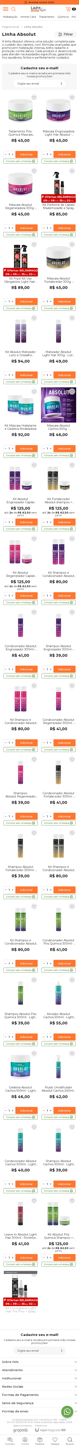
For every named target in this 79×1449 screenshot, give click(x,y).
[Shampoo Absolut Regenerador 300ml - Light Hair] (20, 791)
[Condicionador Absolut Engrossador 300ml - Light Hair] (20, 643)
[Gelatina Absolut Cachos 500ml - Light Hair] (20, 1085)
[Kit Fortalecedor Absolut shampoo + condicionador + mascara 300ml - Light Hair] (58, 496)
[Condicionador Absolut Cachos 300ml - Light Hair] (20, 1158)
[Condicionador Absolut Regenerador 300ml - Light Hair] (58, 717)
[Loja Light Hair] (38, 9)
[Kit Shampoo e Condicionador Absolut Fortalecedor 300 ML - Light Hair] (58, 864)
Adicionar (26, 154)
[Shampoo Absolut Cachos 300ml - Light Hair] (58, 1158)
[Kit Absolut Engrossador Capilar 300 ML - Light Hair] (20, 496)
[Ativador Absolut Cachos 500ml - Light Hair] (58, 1011)
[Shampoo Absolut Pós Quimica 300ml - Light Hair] (20, 1011)
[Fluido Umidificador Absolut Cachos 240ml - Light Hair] (58, 1085)
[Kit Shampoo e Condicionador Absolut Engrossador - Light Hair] (58, 570)
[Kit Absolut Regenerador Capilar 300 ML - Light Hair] (20, 570)
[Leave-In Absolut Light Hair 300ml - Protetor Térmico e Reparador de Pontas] (20, 1232)
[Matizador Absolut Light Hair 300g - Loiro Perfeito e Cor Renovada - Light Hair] (58, 349)
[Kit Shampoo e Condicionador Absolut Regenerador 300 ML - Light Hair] (20, 717)
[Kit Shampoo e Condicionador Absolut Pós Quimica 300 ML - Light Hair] (20, 938)
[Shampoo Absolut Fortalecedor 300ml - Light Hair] (20, 864)
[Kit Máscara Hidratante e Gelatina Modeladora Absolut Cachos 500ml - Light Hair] (20, 423)
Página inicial (10, 26)
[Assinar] (61, 83)
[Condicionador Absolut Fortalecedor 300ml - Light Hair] (58, 791)
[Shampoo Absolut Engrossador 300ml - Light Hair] (58, 643)
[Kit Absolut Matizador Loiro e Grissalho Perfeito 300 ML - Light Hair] (20, 349)
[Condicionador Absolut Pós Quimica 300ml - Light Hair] (58, 938)
